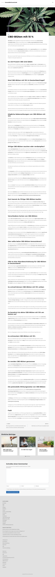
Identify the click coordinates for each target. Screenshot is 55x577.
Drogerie (4, 507)
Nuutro (4, 565)
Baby (3, 504)
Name (8, 486)
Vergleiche (4, 567)
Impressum (4, 544)
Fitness (4, 510)
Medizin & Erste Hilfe (6, 518)
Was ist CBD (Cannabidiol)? (43, 450)
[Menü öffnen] (53, 2)
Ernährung (4, 508)
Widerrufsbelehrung (6, 543)
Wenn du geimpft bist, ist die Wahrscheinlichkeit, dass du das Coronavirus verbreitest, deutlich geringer (16, 425)
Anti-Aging (4, 502)
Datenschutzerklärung (6, 547)
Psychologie (5, 520)
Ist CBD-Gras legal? (26, 449)
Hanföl (4, 514)
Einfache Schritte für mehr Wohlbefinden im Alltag (11, 529)
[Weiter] (52, 446)
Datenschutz (5, 552)
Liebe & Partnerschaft (6, 517)
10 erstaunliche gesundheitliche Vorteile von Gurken (11, 532)
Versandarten (5, 541)
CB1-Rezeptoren (5, 559)
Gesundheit (4, 513)
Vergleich (4, 523)
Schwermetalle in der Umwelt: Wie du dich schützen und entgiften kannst (15, 536)
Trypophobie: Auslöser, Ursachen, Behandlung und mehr (12, 534)
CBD (8, 34)
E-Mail (22, 486)
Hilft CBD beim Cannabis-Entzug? (8, 450)
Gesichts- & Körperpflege (7, 511)
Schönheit (4, 521)
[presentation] (9, 442)
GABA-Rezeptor (5, 560)
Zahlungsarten (5, 539)
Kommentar (8, 467)
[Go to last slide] (3, 446)
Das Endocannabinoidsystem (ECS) (8, 557)
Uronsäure (4, 563)
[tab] (25, 456)
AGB (3, 546)
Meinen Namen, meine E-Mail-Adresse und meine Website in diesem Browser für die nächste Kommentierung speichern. (26, 489)
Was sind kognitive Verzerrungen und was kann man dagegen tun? (14, 531)
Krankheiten (5, 516)
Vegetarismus (5, 555)
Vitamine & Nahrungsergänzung (8, 524)
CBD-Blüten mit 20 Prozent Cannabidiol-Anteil (40, 424)
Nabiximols (4, 562)
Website (37, 486)
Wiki (3, 554)
